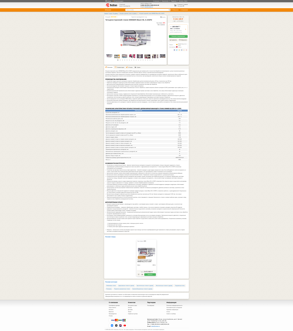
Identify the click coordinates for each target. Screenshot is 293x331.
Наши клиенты (112, 307)
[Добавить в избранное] (138, 274)
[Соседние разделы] (137, 13)
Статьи (168, 311)
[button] (178, 29)
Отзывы (111, 315)
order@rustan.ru (155, 326)
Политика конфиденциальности (174, 305)
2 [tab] (120, 60)
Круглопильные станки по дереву (145, 285)
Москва (109, 1)
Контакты (181, 1)
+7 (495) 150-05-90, (155, 324)
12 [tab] (143, 60)
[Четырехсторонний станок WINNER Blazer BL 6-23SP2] (135, 38)
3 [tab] (123, 60)
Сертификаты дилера (114, 305)
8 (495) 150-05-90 (145, 5)
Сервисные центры (133, 313)
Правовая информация (172, 309)
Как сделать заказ (132, 305)
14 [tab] (148, 60)
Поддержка (174, 1)
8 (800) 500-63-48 (154, 5)
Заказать (150, 274)
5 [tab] (127, 60)
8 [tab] (134, 60)
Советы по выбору (171, 313)
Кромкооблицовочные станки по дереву (142, 288)
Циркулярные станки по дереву (126, 285)
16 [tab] (152, 60)
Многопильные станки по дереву (164, 285)
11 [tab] (141, 60)
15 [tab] (150, 60)
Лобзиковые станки (111, 285)
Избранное (175, 9)
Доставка (130, 309)
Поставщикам (150, 305)
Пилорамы (109, 288)
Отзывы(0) (107, 17)
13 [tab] (145, 60)
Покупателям (165, 1)
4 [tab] (125, 60)
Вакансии (111, 311)
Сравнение (185, 9)
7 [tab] (132, 60)
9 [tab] (136, 60)
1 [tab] (118, 60)
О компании (156, 1)
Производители (113, 313)
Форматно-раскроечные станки (122, 288)
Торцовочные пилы (180, 285)
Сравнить (174, 40)
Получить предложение (178, 36)
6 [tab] (129, 60)
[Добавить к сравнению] (142, 274)
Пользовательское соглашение (174, 307)
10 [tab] (139, 60)
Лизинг (129, 311)
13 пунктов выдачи (118, 1)
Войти (185, 1)
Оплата (130, 307)
